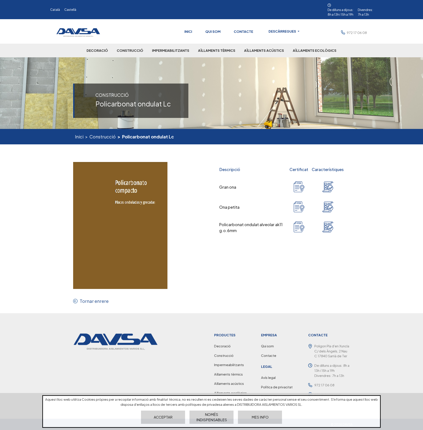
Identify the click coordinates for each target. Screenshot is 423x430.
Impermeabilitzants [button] (170, 50)
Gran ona (227, 187)
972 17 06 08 (357, 32)
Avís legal (268, 377)
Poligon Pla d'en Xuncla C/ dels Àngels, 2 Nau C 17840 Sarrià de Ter (331, 351)
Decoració (222, 346)
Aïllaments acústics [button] (264, 50)
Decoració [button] (97, 50)
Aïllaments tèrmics (228, 374)
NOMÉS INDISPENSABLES (211, 417)
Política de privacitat (277, 387)
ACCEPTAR (163, 417)
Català (55, 9)
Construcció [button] (130, 50)
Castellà (70, 9)
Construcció (102, 136)
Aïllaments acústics (229, 383)
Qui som (213, 31)
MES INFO (260, 417)
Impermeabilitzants (229, 365)
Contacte (243, 31)
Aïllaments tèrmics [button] (216, 50)
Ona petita (229, 207)
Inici (188, 31)
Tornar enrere (94, 301)
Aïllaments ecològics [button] (314, 50)
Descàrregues (283, 31)
